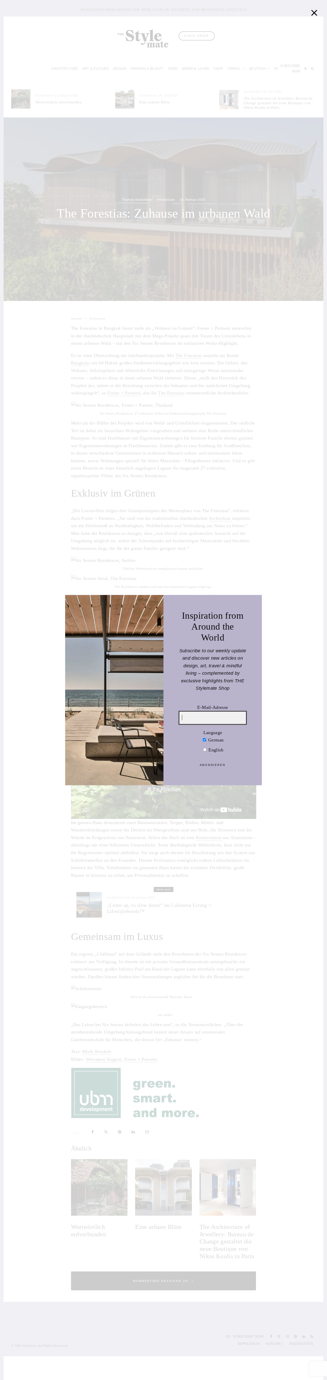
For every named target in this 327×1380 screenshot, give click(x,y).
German (215, 739)
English (215, 749)
